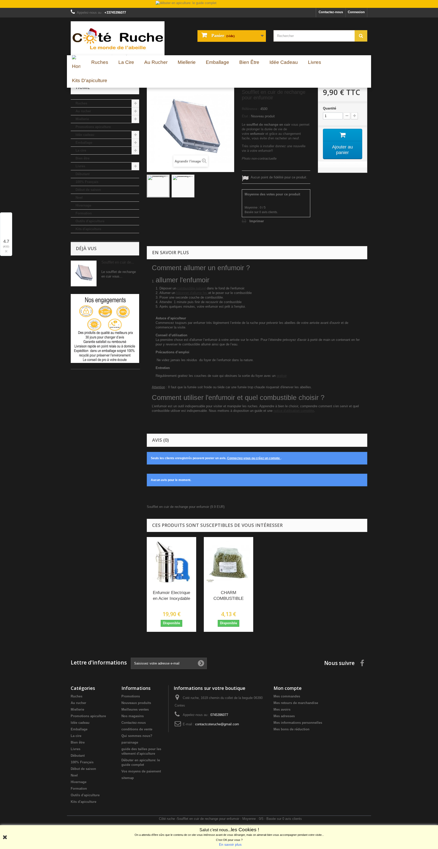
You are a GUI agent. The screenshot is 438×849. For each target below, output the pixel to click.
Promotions (130, 696)
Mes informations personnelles (297, 723)
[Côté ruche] (118, 38)
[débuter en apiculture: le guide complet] (219, 4)
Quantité (329, 108)
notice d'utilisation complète (293, 411)
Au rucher (83, 111)
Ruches (81, 103)
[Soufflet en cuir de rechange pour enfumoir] (158, 186)
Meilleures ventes (135, 709)
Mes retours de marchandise (295, 703)
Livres (80, 166)
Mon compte (287, 688)
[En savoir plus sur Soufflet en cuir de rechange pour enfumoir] (84, 273)
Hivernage (83, 205)
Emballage (84, 142)
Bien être (82, 158)
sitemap (127, 778)
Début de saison (88, 190)
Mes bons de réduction (291, 729)
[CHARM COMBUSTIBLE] (228, 561)
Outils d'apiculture (90, 221)
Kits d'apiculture (88, 229)
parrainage (129, 742)
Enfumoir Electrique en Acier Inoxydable (171, 595)
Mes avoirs (281, 709)
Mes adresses (284, 716)
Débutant (82, 174)
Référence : (250, 109)
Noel (79, 197)
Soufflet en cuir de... (117, 262)
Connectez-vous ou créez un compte (254, 458)
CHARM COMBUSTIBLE (228, 595)
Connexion (356, 12)
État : (246, 116)
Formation (84, 213)
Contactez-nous (331, 12)
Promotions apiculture (93, 127)
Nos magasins (132, 716)
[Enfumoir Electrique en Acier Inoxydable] (171, 561)
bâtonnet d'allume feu (192, 293)
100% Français (87, 182)
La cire (81, 150)
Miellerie (82, 119)
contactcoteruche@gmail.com (217, 724)
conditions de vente (136, 729)
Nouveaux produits (136, 703)
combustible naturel (191, 288)
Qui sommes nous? (136, 736)
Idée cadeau (85, 135)
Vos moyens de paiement (141, 771)
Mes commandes (286, 696)
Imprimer (256, 221)
